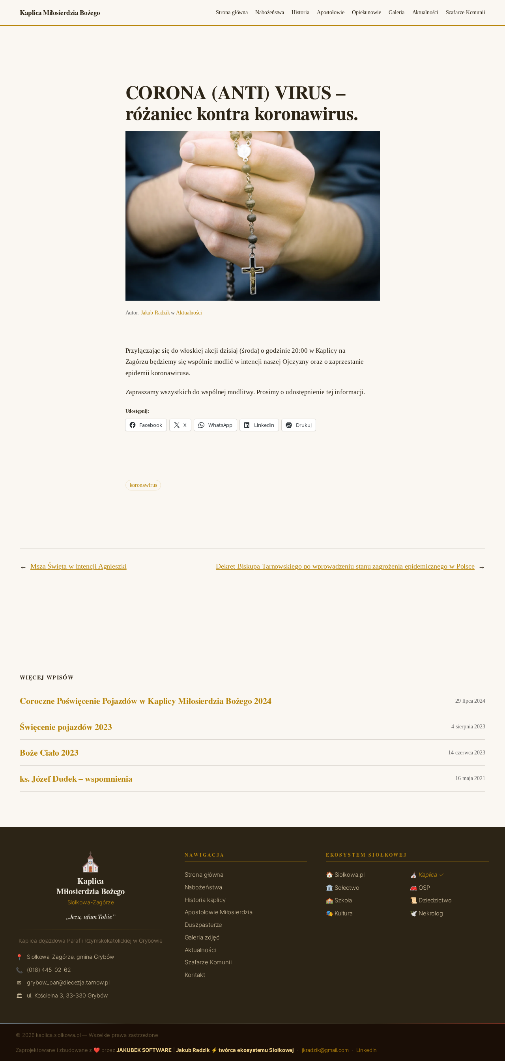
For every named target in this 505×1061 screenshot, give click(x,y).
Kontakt (195, 975)
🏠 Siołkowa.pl (345, 874)
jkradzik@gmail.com (325, 1050)
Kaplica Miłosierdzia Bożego (60, 12)
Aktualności (189, 313)
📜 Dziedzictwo (431, 900)
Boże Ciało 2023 (49, 752)
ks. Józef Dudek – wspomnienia (76, 778)
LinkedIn (366, 1050)
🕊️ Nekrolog (426, 913)
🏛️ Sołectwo (342, 887)
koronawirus (143, 485)
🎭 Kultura (339, 913)
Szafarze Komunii (208, 962)
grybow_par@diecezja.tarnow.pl (68, 982)
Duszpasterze (204, 924)
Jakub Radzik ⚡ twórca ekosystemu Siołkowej (235, 1050)
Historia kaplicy (205, 900)
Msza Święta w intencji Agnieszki (78, 566)
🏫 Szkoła (339, 900)
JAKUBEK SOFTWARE (143, 1050)
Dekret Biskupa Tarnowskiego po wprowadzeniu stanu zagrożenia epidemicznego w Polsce (345, 566)
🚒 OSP (420, 887)
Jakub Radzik (155, 313)
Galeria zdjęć (202, 937)
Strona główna (204, 874)
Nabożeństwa (203, 887)
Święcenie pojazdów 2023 (66, 727)
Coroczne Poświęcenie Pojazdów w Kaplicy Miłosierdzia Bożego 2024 (145, 700)
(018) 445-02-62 (49, 969)
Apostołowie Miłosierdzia (219, 912)
